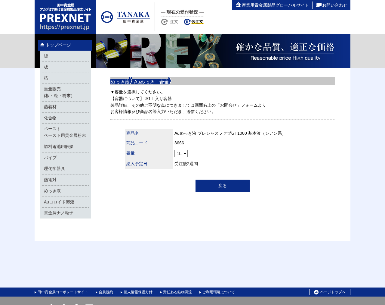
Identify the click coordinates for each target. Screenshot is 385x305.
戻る (222, 186)
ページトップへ (333, 292)
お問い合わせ (334, 5)
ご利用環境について (218, 292)
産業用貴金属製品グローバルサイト (275, 5)
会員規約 (106, 292)
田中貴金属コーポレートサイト (63, 292)
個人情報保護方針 (138, 292)
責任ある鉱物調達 (177, 292)
